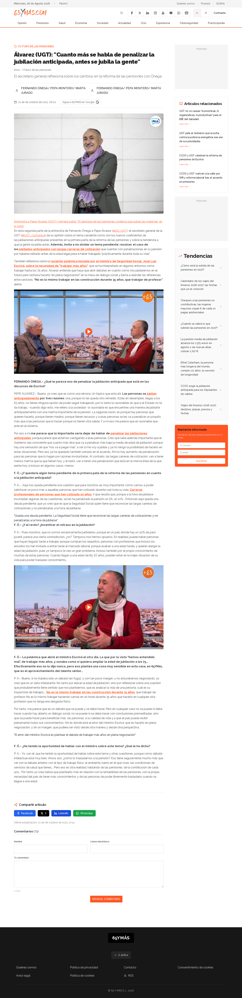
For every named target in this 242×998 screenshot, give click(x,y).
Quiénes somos (186, 3)
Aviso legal (23, 975)
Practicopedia (216, 23)
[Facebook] (132, 13)
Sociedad (102, 23)
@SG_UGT (120, 230)
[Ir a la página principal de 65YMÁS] (30, 13)
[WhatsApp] (178, 13)
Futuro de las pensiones (36, 46)
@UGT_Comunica (33, 235)
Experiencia (163, 23)
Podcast (205, 3)
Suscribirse (201, 461)
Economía (81, 23)
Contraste (220, 13)
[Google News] (186, 13)
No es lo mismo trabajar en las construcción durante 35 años (90, 692)
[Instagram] (155, 13)
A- (197, 13)
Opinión (22, 23)
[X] (139, 13)
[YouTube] (163, 13)
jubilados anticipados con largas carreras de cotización (59, 249)
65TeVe (220, 3)
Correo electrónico (99, 841)
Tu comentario (21, 858)
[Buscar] (121, 12)
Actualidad (124, 23)
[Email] (171, 13)
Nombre (18, 841)
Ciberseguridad (189, 23)
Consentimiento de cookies (195, 967)
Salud (62, 23)
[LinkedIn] (147, 13)
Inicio (17, 69)
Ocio (143, 23)
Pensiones (42, 23)
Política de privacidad (84, 967)
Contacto (130, 967)
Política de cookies (82, 975)
